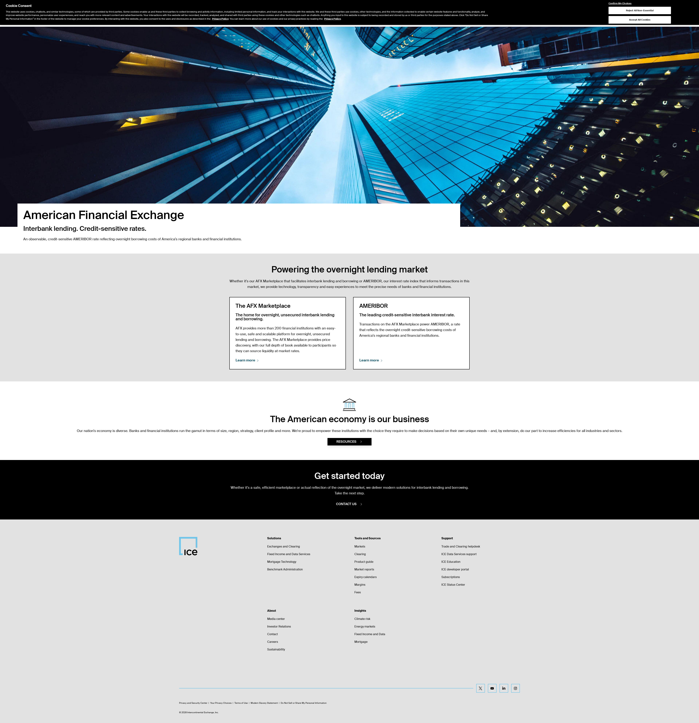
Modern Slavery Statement (264, 703)
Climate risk (362, 619)
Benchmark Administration (285, 569)
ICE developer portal (455, 569)
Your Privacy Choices (221, 703)
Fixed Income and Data (369, 634)
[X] (480, 688)
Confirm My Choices (620, 3)
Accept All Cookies (639, 19)
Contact (272, 634)
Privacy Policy (220, 18)
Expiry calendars (365, 577)
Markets (359, 546)
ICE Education (450, 562)
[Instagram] (515, 688)
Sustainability (276, 649)
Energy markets (364, 626)
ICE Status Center (453, 585)
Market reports (364, 569)
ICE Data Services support (459, 554)
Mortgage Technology (281, 562)
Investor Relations (279, 626)
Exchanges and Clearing (283, 546)
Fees (357, 592)
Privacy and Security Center (193, 703)
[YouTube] (492, 688)
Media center (276, 619)
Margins (359, 585)
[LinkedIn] (503, 688)
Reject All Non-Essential (640, 10)
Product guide (363, 562)
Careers (272, 642)
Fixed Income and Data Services (288, 554)
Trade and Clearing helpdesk (460, 546)
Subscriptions (450, 577)
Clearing (360, 554)
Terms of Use (241, 703)
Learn (245, 360)
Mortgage (361, 642)
